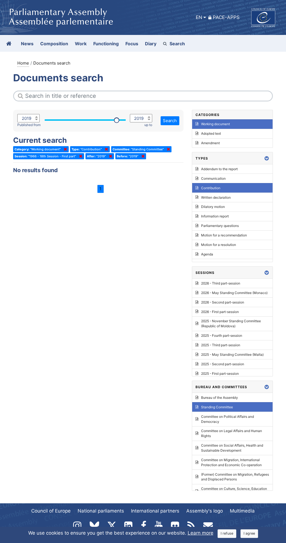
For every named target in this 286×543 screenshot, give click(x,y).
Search (177, 43)
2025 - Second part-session (222, 364)
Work (81, 43)
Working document (215, 124)
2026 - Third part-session (220, 283)
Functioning (106, 43)
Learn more (200, 533)
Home (23, 63)
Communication (213, 178)
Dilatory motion (213, 207)
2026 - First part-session (220, 312)
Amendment (210, 143)
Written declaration (216, 197)
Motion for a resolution (218, 245)
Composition (54, 43)
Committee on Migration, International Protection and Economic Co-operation (231, 462)
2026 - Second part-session (222, 302)
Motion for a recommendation (224, 235)
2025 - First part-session (220, 373)
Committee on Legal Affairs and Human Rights (231, 433)
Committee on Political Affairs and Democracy (227, 419)
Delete (64, 149)
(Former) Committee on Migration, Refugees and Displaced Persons (235, 477)
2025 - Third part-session (220, 345)
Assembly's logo (204, 511)
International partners (155, 511)
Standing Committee (217, 407)
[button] (266, 158)
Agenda (207, 254)
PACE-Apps (226, 17)
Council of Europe (51, 511)
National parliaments (101, 511)
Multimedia (242, 511)
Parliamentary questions (220, 226)
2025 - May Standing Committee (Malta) (232, 354)
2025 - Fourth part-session (221, 335)
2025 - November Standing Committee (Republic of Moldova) (231, 323)
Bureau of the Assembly (219, 397)
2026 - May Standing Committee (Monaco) (234, 293)
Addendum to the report (219, 169)
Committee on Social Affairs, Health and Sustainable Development (232, 447)
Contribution (210, 188)
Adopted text (211, 133)
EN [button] (199, 17)
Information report (215, 216)
